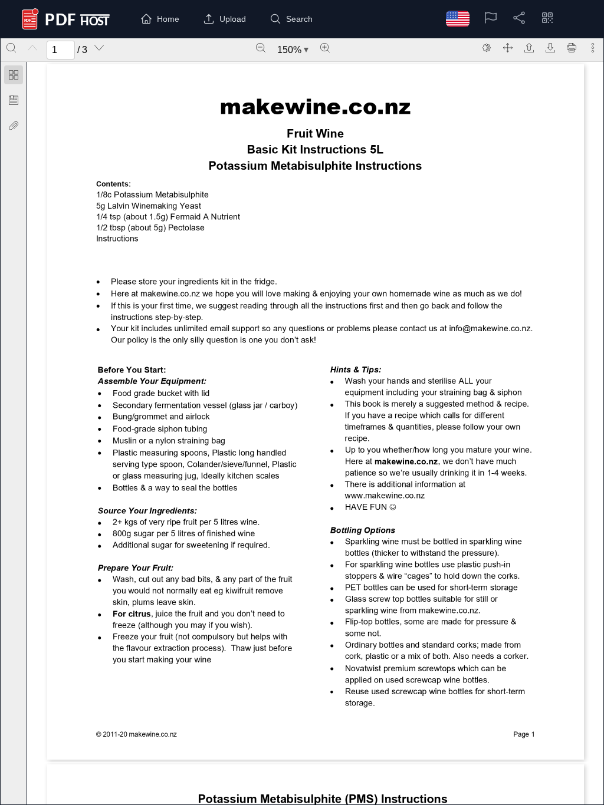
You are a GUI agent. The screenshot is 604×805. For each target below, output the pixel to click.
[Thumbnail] (13, 74)
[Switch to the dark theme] (486, 47)
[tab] (13, 77)
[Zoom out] (260, 47)
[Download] (550, 47)
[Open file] (529, 47)
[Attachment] (13, 125)
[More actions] (592, 47)
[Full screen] (507, 47)
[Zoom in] (325, 47)
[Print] (571, 47)
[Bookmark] (13, 100)
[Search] (11, 47)
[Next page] (99, 47)
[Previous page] (32, 47)
